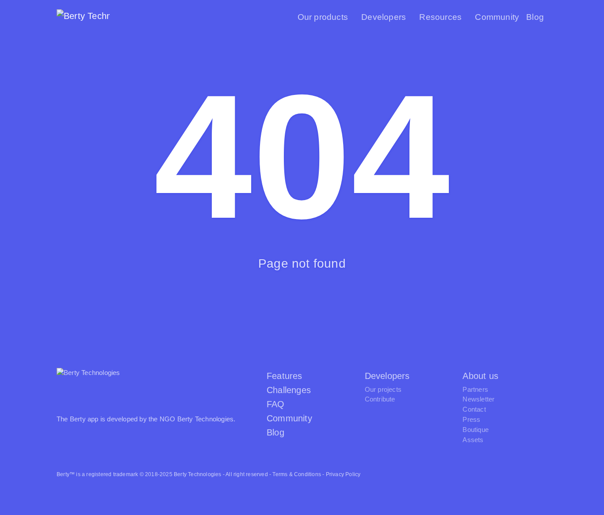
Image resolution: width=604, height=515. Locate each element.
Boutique (476, 429)
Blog (535, 17)
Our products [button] (323, 17)
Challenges (289, 390)
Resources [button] (440, 17)
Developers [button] (383, 17)
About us (480, 376)
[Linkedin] (537, 474)
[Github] (497, 474)
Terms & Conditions (296, 474)
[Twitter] (477, 474)
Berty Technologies (205, 419)
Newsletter (478, 399)
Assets (473, 439)
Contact (474, 409)
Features (284, 376)
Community (497, 17)
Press (471, 419)
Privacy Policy (343, 474)
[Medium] (518, 474)
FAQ (276, 404)
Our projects (383, 389)
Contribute (380, 399)
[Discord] (457, 474)
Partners (475, 389)
